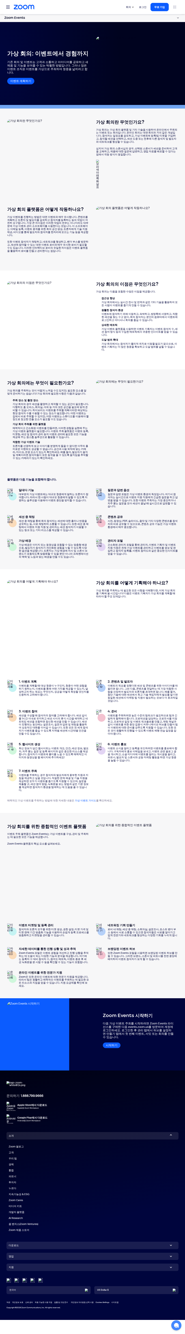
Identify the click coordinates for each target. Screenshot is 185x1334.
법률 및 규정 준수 (61, 1302)
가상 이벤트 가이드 (85, 800)
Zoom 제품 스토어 (19, 1230)
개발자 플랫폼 (16, 1212)
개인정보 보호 (17, 1302)
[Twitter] (16, 1280)
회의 (128, 7)
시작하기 (111, 1045)
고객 (11, 1152)
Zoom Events (14, 18)
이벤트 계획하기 (22, 81)
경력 (11, 1164)
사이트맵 (115, 1302)
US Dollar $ (103, 1289)
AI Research (16, 1218)
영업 (11, 1256)
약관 (8, 1302)
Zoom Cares (16, 1200)
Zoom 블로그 (16, 1146)
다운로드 (14, 1245)
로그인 (143, 7)
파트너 (12, 1176)
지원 (11, 1268)
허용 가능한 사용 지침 (43, 1302)
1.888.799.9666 (32, 1096)
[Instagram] (40, 1280)
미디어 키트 (15, 1206)
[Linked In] (9, 1280)
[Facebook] (32, 1280)
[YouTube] (24, 1280)
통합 (11, 1170)
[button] (176, 1325)
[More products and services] (174, 7)
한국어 (12, 1289)
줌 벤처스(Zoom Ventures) (23, 1224)
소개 (11, 1135)
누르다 (12, 1188)
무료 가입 (159, 7)
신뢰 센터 (29, 1302)
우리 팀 (13, 1158)
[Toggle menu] (8, 7)
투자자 (12, 1182)
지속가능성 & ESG (19, 1194)
